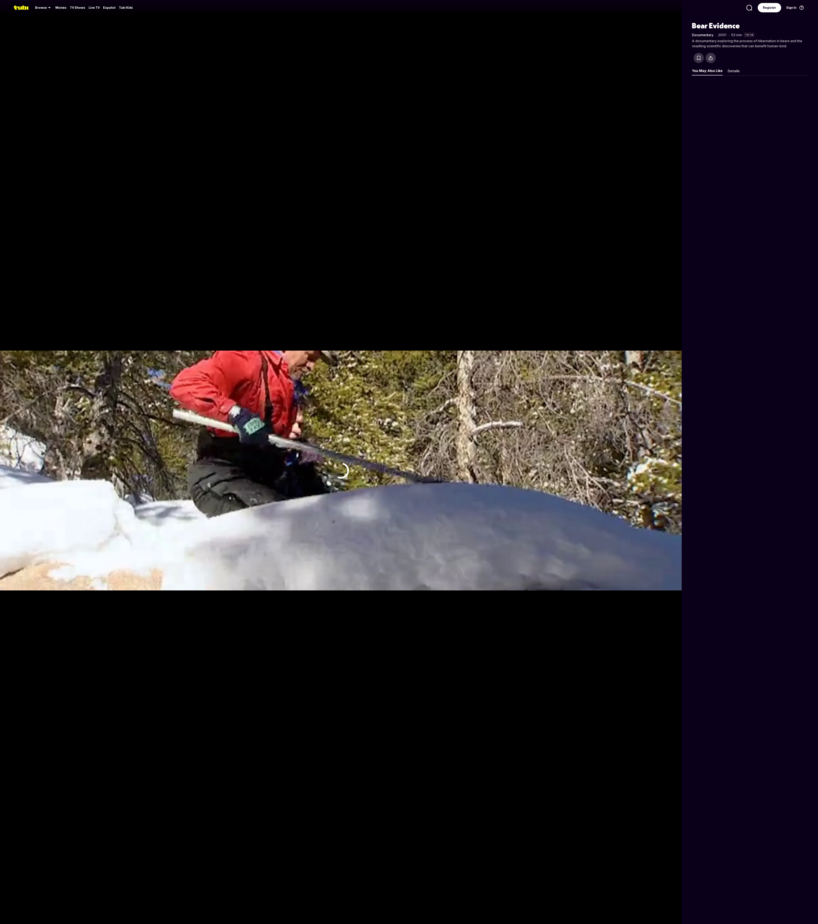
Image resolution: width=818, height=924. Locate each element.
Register (769, 7)
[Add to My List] (699, 58)
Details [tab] (734, 71)
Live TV (94, 7)
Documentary (702, 35)
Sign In (791, 7)
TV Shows (77, 7)
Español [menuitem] (109, 7)
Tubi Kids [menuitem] (126, 7)
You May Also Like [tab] (707, 71)
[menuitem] (44, 7)
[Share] (711, 58)
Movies (60, 7)
